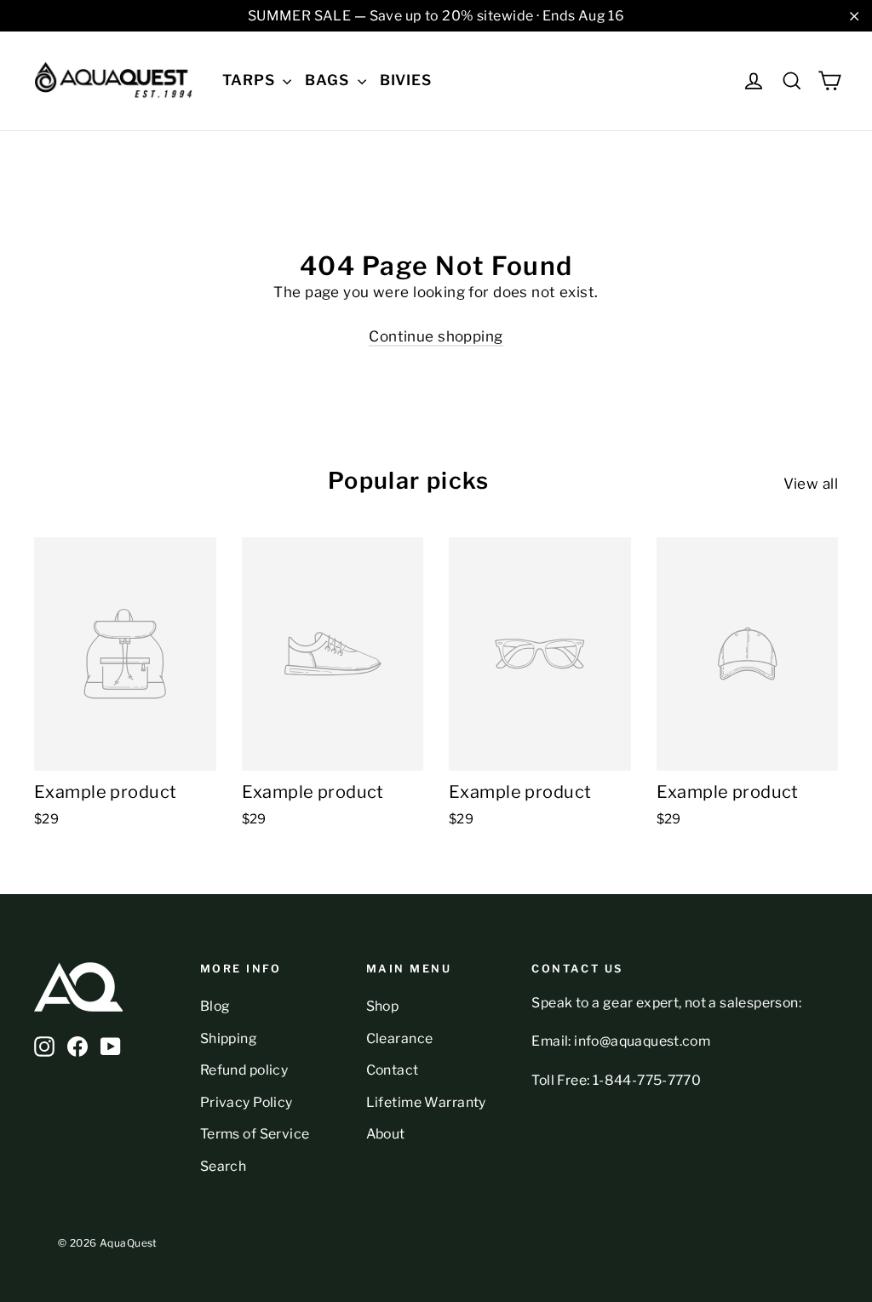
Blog (215, 1006)
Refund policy (244, 1070)
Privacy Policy (246, 1102)
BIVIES (406, 80)
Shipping (228, 1038)
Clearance (399, 1038)
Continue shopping (435, 336)
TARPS (250, 80)
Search (223, 1166)
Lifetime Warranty (426, 1102)
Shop (382, 1006)
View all (810, 483)
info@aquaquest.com (642, 1041)
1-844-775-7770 (647, 1080)
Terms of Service (255, 1134)
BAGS (329, 80)
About (385, 1134)
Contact (392, 1070)
